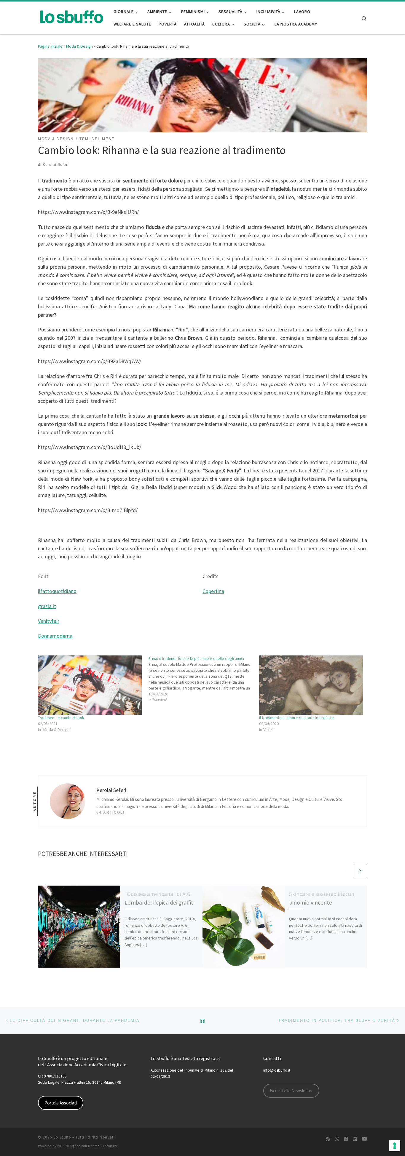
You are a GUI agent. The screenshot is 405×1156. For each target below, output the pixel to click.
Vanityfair (48, 621)
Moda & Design (79, 46)
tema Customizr (104, 1146)
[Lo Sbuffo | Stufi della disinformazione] (71, 16)
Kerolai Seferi (56, 165)
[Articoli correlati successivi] (360, 870)
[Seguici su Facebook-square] (346, 1139)
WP (59, 1146)
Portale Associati (60, 1103)
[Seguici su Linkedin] (355, 1139)
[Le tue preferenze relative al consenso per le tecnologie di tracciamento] (394, 1145)
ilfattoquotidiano (57, 591)
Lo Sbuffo (62, 1137)
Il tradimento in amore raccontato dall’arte (296, 717)
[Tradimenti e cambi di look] (90, 685)
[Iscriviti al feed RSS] (328, 1139)
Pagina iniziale (50, 46)
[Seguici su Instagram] (337, 1139)
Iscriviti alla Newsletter (291, 1091)
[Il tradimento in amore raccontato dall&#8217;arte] (311, 685)
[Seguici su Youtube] (364, 1139)
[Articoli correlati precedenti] (346, 870)
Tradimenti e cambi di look (61, 717)
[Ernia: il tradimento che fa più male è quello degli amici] (204, 679)
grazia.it (47, 606)
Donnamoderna (55, 635)
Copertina (213, 591)
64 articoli (110, 812)
